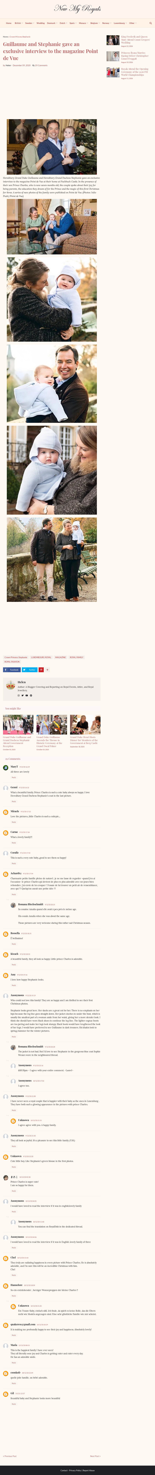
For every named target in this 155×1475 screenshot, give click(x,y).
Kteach (14, 953)
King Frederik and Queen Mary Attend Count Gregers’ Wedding (135, 39)
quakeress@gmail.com (23, 1324)
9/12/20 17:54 (28, 874)
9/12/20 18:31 (26, 933)
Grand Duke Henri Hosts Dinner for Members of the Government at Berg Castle (84, 740)
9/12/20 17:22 (26, 812)
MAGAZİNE (60, 657)
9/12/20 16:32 (24, 787)
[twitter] (22, 695)
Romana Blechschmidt (30, 904)
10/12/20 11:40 (38, 1222)
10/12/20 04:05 (30, 1201)
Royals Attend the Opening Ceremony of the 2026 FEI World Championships (134, 71)
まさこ (14, 1176)
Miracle (15, 811)
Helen (22, 682)
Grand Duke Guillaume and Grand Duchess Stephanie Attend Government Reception (17, 742)
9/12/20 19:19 (30, 995)
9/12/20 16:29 (25, 767)
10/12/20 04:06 (30, 1237)
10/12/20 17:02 (38, 1081)
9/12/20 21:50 (30, 1136)
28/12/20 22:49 (27, 1373)
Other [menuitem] (131, 23)
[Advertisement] (52, 93)
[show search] (149, 23)
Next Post (94, 1456)
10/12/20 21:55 (36, 1120)
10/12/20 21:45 (36, 1306)
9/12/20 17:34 (24, 832)
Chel (13, 1257)
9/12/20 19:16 (22, 975)
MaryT (14, 766)
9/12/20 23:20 (28, 1156)
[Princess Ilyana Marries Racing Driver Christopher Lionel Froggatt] (113, 56)
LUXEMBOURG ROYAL (41, 657)
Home (5, 37)
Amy (13, 974)
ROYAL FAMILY (76, 657)
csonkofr (15, 1372)
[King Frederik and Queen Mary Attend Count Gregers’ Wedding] (113, 40)
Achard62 (16, 873)
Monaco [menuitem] (82, 23)
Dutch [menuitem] (62, 23)
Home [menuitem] (8, 23)
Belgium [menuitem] (94, 23)
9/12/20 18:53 (25, 954)
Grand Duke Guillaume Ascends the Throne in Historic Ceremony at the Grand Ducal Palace (49, 742)
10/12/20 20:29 (42, 1325)
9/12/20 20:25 (50, 905)
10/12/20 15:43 (22, 1258)
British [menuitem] (18, 23)
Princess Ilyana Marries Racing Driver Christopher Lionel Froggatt (134, 55)
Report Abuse (89, 1470)
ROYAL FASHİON (12, 662)
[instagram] (19, 695)
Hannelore (16, 1285)
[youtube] (27, 695)
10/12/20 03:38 (24, 1177)
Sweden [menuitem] (28, 23)
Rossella (15, 933)
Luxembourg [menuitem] (119, 23)
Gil (12, 1393)
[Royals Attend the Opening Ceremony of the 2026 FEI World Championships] (113, 72)
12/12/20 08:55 (24, 1345)
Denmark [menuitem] (51, 23)
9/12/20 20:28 (50, 1047)
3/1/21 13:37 (20, 1393)
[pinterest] (31, 695)
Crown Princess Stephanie (20, 37)
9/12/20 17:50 (25, 853)
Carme (14, 831)
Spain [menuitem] (72, 23)
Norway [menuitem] (105, 23)
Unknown (23, 1120)
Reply (14, 777)
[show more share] (47, 669)
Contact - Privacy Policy (71, 1470)
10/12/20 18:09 (29, 1285)
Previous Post (10, 1456)
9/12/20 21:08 (30, 1096)
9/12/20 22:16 (38, 1065)
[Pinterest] (41, 669)
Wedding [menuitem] (41, 23)
